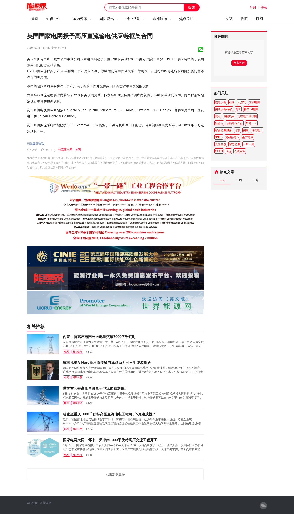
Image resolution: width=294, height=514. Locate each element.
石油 (232, 102)
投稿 (229, 18)
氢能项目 (229, 116)
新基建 (219, 123)
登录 (264, 7)
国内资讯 (80, 18)
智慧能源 (234, 144)
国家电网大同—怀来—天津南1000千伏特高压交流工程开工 (110, 439)
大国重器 (220, 144)
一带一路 (248, 144)
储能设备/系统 (224, 109)
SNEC (219, 137)
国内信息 (77, 351)
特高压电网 (251, 109)
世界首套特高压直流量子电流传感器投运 (95, 388)
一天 (222, 180)
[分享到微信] (200, 49)
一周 (239, 180)
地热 (237, 130)
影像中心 (54, 18)
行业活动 (133, 18)
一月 (255, 180)
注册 (253, 7)
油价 (228, 151)
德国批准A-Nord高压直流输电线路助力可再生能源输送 (107, 362)
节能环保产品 (234, 123)
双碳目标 (239, 151)
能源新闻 (40, 7)
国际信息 (77, 377)
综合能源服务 (223, 130)
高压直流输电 (35, 143)
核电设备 (220, 102)
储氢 (246, 130)
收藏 (244, 18)
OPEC (219, 151)
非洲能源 (160, 18)
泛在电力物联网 (247, 116)
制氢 (238, 109)
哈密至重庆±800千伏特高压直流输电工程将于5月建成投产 (109, 414)
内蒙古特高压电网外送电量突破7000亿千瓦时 (99, 336)
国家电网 (254, 102)
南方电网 (247, 137)
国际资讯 (107, 18)
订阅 (259, 18)
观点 (218, 116)
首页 (34, 18)
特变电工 (257, 130)
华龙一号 (251, 123)
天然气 (241, 102)
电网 (66, 351)
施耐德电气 (232, 137)
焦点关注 (186, 18)
